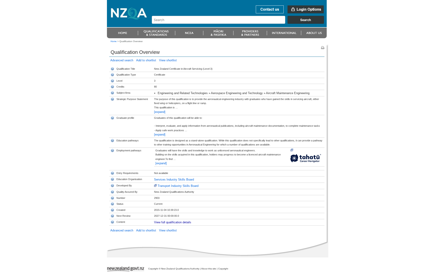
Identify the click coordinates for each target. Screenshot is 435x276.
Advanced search (121, 60)
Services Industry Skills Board (174, 179)
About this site (208, 268)
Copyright (223, 268)
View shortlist (168, 60)
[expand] (159, 112)
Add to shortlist (146, 60)
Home (114, 41)
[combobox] (240, 22)
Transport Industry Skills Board (178, 186)
